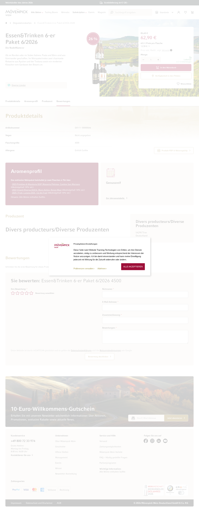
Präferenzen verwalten (83, 268)
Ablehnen (101, 268)
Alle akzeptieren (133, 266)
